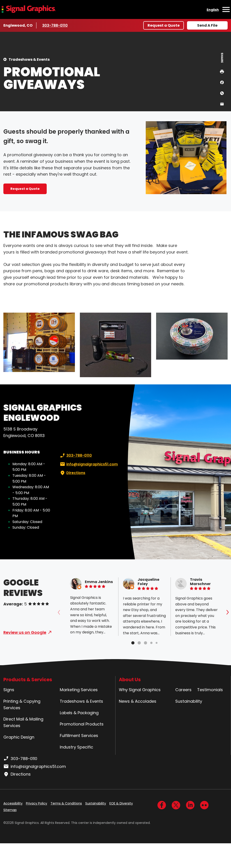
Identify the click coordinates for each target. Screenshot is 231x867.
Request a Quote (164, 25)
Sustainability (188, 701)
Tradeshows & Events (29, 59)
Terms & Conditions (66, 803)
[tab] (132, 642)
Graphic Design (18, 737)
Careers (183, 690)
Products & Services (27, 679)
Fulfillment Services (79, 735)
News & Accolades (137, 701)
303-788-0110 (55, 25)
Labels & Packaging (79, 713)
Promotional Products (82, 724)
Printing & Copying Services (21, 704)
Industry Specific (76, 747)
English (213, 9)
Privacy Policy (36, 803)
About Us (130, 679)
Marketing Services (79, 690)
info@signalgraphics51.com (92, 464)
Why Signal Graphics (140, 690)
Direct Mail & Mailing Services (23, 722)
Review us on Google (24, 632)
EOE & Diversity (121, 803)
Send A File (207, 25)
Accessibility (13, 803)
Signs (8, 690)
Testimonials (210, 690)
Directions (75, 472)
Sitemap (10, 810)
